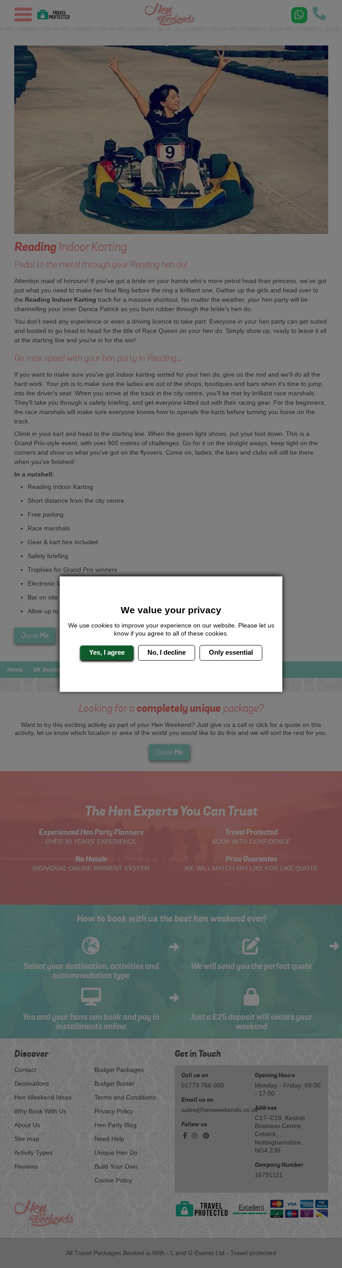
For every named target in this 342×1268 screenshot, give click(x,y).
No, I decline (166, 653)
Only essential (231, 653)
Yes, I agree (107, 653)
